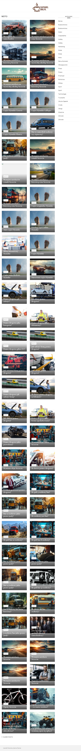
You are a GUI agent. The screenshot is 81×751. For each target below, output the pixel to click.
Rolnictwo (61, 79)
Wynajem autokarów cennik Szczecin (39, 157)
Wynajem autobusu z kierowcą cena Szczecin (40, 180)
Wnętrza (61, 112)
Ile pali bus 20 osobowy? (13, 540)
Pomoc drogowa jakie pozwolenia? (12, 443)
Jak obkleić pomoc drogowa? (10, 419)
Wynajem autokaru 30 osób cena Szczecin (42, 37)
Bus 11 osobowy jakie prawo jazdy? (39, 562)
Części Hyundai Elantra (12, 134)
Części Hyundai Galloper (41, 110)
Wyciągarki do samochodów (9, 37)
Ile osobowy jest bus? (39, 516)
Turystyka (61, 97)
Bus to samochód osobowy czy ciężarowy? (42, 133)
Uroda (60, 105)
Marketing (61, 46)
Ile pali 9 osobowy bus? (40, 492)
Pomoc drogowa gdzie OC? (14, 349)
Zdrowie (61, 116)
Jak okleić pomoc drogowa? (38, 300)
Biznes (60, 21)
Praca (60, 68)
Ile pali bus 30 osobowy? (41, 587)
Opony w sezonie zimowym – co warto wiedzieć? (42, 705)
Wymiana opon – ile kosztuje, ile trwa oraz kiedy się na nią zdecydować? (12, 727)
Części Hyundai (37, 253)
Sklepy (60, 83)
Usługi (60, 108)
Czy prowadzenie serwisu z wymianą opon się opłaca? (42, 729)
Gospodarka (62, 35)
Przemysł (61, 76)
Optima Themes (17, 748)
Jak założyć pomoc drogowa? (38, 371)
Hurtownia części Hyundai (42, 277)
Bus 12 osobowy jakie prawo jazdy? (11, 515)
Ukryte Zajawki (63, 101)
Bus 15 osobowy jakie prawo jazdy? (11, 562)
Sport (60, 87)
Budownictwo (62, 25)
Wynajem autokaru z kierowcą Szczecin (11, 61)
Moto (6, 33)
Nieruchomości (63, 61)
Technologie (62, 94)
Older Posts (8, 737)
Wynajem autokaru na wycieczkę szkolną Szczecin (42, 61)
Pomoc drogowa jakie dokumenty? (40, 324)
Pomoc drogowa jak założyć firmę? (11, 395)
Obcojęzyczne (62, 65)
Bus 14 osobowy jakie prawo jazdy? (11, 586)
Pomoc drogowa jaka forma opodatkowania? (40, 419)
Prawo (60, 72)
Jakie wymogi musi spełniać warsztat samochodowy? (38, 633)
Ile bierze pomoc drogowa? (42, 468)
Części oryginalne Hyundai (42, 206)
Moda (60, 50)
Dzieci (60, 32)
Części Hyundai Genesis (12, 110)
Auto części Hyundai (11, 230)
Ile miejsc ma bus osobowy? (38, 610)
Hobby (60, 39)
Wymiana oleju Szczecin (13, 468)
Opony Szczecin (9, 707)
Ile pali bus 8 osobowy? (40, 540)
